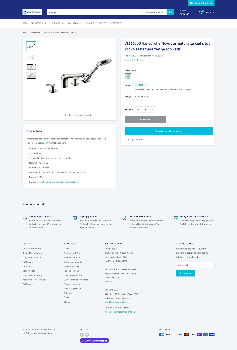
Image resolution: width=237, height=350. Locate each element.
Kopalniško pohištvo (32, 257)
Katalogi (68, 293)
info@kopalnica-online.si (117, 302)
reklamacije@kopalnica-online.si (120, 311)
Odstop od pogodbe (73, 262)
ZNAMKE (90, 23)
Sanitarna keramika (31, 248)
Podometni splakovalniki (34, 279)
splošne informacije (55, 181)
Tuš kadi (26, 266)
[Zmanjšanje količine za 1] (138, 109)
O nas (66, 248)
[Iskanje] (170, 12)
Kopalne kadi (28, 270)
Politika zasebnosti (73, 275)
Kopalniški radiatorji (32, 275)
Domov (25, 32)
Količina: (129, 109)
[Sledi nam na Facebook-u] (82, 335)
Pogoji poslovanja (72, 270)
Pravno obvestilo (72, 284)
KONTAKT (116, 23)
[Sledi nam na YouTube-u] (87, 335)
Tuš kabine (27, 262)
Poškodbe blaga (71, 266)
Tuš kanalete (28, 284)
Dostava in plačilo (72, 253)
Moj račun (184, 13)
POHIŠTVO (73, 23)
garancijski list (72, 181)
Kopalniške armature (32, 253)
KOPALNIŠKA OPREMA (33, 23)
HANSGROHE (130, 56)
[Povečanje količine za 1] (153, 109)
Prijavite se (185, 273)
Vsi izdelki (35, 32)
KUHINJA (55, 23)
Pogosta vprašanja (72, 288)
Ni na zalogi (145, 119)
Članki (67, 297)
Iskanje (67, 301)
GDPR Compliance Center (76, 279)
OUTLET (103, 23)
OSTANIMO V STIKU (203, 3)
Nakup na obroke (72, 257)
